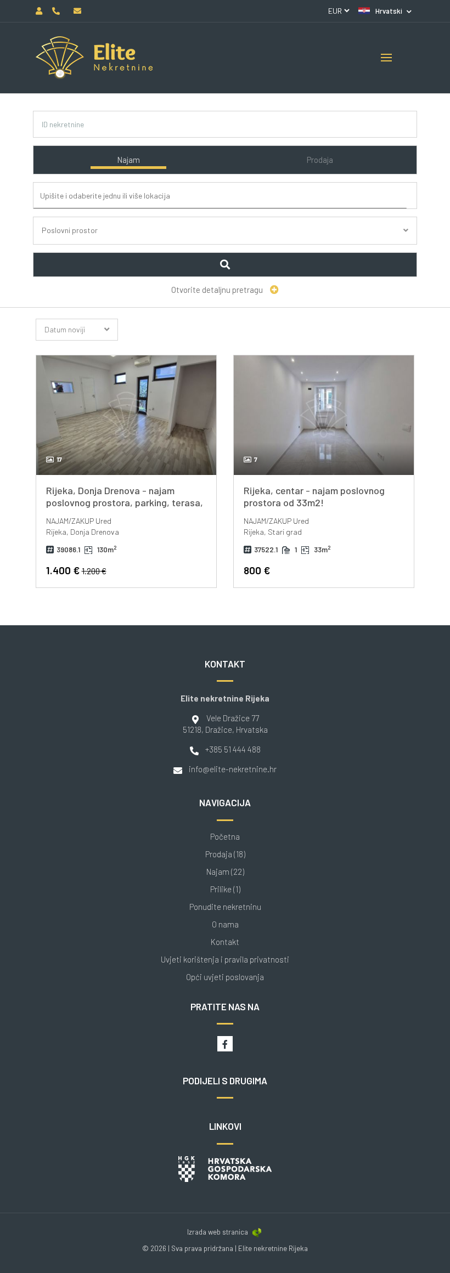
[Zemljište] (225, 243)
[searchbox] (229, 195)
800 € (257, 570)
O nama (225, 924)
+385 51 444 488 (233, 749)
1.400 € (76, 570)
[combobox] (227, 196)
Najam (128, 160)
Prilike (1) (225, 889)
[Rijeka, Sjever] (126, 415)
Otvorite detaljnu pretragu (218, 290)
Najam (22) (225, 871)
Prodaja (320, 160)
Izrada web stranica (217, 1231)
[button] (385, 11)
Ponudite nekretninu (225, 907)
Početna (225, 836)
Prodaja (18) (225, 854)
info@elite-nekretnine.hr (233, 769)
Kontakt (225, 942)
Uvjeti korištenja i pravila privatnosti (225, 959)
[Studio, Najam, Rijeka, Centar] (324, 415)
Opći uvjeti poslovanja (225, 977)
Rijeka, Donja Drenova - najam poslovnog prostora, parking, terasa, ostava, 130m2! (124, 502)
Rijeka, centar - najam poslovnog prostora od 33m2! (314, 496)
